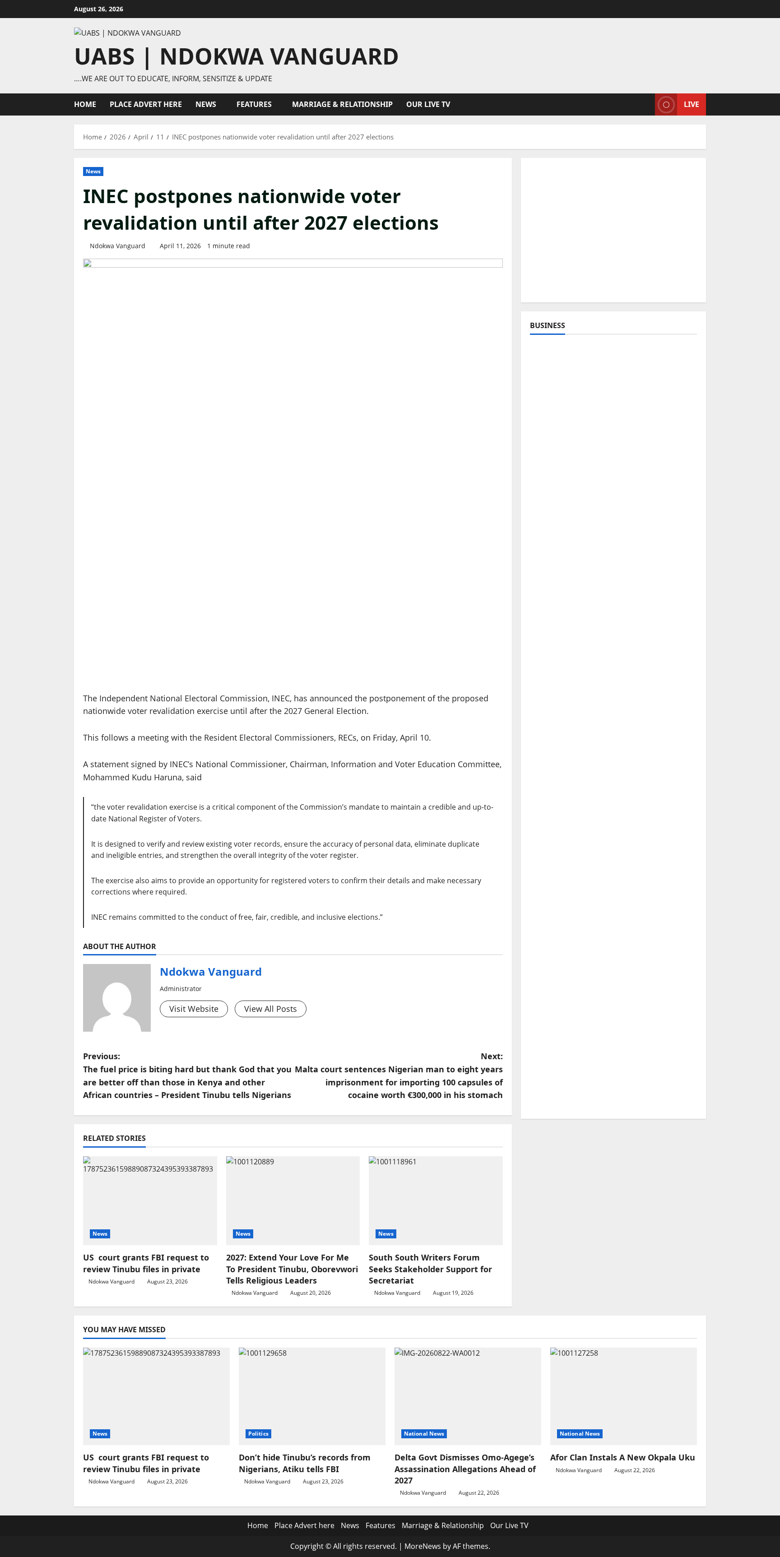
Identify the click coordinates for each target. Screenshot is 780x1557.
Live (691, 104)
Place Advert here (146, 104)
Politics (258, 1433)
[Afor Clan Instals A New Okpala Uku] (623, 1397)
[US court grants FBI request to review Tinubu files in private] (150, 1201)
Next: (399, 1075)
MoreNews (422, 1546)
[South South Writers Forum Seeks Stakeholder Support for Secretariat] (436, 1201)
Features (254, 104)
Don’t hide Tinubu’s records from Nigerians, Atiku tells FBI (305, 1463)
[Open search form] (645, 104)
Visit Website (193, 1008)
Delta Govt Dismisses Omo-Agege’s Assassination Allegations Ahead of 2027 (465, 1468)
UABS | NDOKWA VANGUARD (236, 56)
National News (424, 1433)
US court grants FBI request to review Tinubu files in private (146, 1263)
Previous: (187, 1075)
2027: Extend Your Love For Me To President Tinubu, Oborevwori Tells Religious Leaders (292, 1268)
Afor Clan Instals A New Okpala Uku (622, 1457)
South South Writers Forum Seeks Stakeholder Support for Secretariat (430, 1268)
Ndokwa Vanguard (117, 245)
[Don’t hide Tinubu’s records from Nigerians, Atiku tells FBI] (312, 1397)
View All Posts (270, 1008)
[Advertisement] (613, 230)
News (205, 104)
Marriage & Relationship (342, 104)
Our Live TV (428, 104)
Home (85, 104)
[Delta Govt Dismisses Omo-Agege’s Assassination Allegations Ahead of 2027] (468, 1397)
